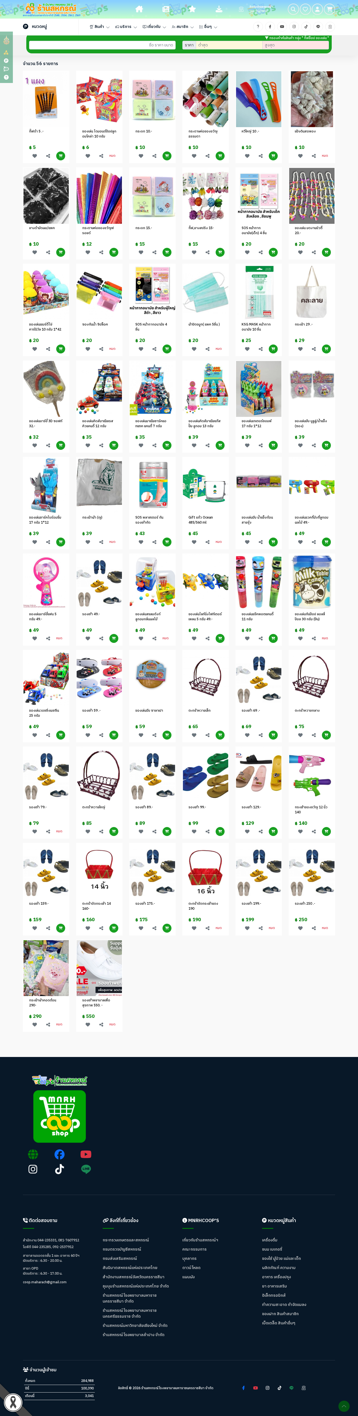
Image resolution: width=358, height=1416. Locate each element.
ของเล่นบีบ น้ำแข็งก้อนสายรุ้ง (257, 520)
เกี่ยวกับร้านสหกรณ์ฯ (200, 1240)
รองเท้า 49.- (91, 614)
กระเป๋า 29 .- (304, 324)
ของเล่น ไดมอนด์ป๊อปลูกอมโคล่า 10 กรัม (99, 134)
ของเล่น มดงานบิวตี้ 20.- (308, 230)
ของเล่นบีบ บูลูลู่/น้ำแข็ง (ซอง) (311, 424)
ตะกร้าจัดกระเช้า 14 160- (96, 906)
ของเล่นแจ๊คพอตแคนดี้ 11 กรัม (258, 617)
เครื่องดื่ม (269, 1240)
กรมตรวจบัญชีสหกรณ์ (122, 1249)
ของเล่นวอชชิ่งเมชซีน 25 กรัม (44, 713)
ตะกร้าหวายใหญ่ (93, 807)
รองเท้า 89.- (144, 807)
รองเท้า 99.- (197, 807)
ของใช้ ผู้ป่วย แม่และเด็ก (281, 1258)
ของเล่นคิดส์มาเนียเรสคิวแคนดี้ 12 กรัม (97, 424)
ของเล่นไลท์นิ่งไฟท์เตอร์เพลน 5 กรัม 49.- (205, 617)
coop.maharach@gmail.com (45, 1282)
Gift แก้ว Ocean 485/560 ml (201, 520)
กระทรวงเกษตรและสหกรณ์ (126, 1240)
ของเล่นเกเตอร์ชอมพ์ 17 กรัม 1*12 (257, 424)
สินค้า (99, 26)
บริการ (125, 26)
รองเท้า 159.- (39, 903)
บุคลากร (189, 1258)
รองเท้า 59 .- (91, 710)
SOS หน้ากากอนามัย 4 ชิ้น (151, 327)
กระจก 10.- (143, 131)
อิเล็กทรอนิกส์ (274, 1295)
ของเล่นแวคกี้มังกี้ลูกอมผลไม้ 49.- (311, 520)
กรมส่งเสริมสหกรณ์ (120, 1258)
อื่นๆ (207, 26)
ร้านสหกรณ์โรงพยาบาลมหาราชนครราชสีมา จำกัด (130, 1298)
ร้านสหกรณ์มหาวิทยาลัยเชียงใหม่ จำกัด (135, 1326)
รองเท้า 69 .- (251, 710)
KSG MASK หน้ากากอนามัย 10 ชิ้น (256, 327)
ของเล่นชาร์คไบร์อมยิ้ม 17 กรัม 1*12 (45, 520)
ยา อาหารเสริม (274, 1286)
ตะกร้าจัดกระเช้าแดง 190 (203, 906)
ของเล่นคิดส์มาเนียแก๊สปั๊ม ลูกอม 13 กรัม (205, 424)
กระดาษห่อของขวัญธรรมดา (203, 134)
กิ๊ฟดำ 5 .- (36, 131)
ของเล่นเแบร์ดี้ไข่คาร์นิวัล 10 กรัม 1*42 (45, 327)
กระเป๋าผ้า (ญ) (92, 517)
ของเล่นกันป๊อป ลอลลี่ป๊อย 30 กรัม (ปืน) (310, 617)
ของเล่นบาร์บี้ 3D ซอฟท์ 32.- (45, 424)
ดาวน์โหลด (191, 1268)
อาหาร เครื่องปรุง (276, 1277)
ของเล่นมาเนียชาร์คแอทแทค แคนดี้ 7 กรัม (150, 424)
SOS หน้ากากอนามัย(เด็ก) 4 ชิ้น (254, 230)
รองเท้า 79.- (38, 807)
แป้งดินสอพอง (305, 131)
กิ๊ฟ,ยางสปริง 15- (201, 228)
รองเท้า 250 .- (305, 903)
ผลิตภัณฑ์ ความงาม (279, 1268)
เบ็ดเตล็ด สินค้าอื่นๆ (278, 1323)
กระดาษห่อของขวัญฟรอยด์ (98, 230)
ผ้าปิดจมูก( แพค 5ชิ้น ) (204, 324)
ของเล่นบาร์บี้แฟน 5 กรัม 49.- (42, 617)
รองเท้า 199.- (251, 903)
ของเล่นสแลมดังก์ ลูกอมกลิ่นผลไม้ (148, 617)
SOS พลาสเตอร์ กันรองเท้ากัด (149, 520)
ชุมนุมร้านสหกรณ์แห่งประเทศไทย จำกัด (136, 1286)
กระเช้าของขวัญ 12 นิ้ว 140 (311, 810)
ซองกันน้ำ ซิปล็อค (95, 324)
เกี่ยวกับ (154, 26)
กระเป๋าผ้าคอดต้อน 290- (42, 1003)
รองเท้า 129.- (251, 807)
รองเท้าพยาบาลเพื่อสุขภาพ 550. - (96, 1003)
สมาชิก (182, 26)
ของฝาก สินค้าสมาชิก (280, 1314)
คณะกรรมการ (194, 1249)
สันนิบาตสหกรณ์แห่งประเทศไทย (130, 1268)
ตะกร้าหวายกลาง (307, 710)
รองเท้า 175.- (145, 903)
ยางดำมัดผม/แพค (42, 228)
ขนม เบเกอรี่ (272, 1249)
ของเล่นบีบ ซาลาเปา (149, 710)
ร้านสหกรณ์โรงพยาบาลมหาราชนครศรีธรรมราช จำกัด (130, 1313)
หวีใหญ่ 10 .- (250, 131)
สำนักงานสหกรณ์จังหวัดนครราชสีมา (133, 1277)
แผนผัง (188, 1277)
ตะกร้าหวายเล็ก (200, 710)
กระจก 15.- (143, 228)
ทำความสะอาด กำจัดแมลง (284, 1305)
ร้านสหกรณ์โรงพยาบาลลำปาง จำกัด (133, 1335)
